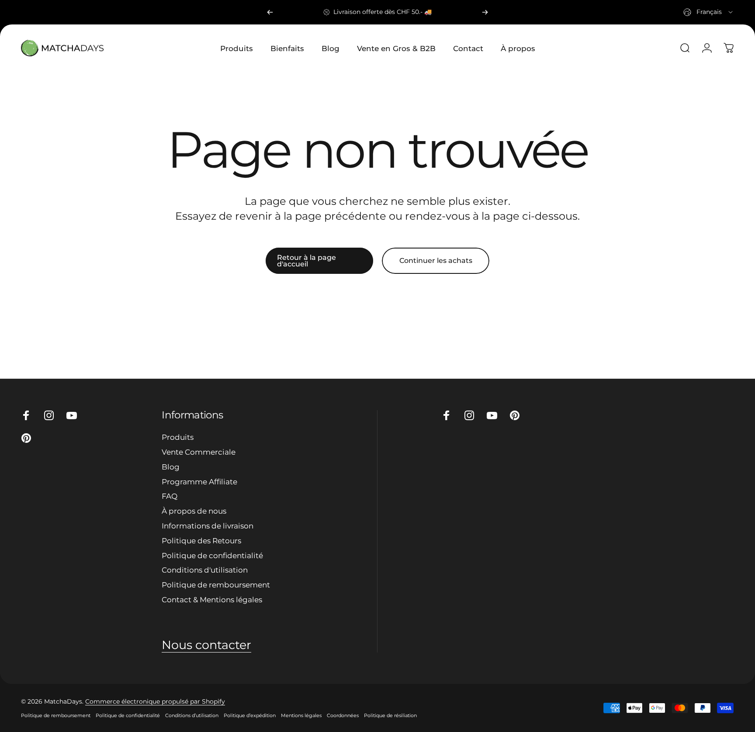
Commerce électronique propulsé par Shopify (155, 701)
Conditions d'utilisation (205, 569)
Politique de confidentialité (212, 555)
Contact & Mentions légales (212, 599)
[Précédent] (270, 12)
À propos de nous (194, 510)
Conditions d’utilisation (191, 715)
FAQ (169, 496)
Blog (171, 466)
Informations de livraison (207, 525)
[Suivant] (485, 12)
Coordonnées (343, 715)
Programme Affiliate (199, 481)
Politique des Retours (201, 540)
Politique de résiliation (390, 715)
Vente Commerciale (199, 451)
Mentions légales (301, 715)
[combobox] (708, 12)
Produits (178, 437)
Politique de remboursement (216, 584)
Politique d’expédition (250, 715)
